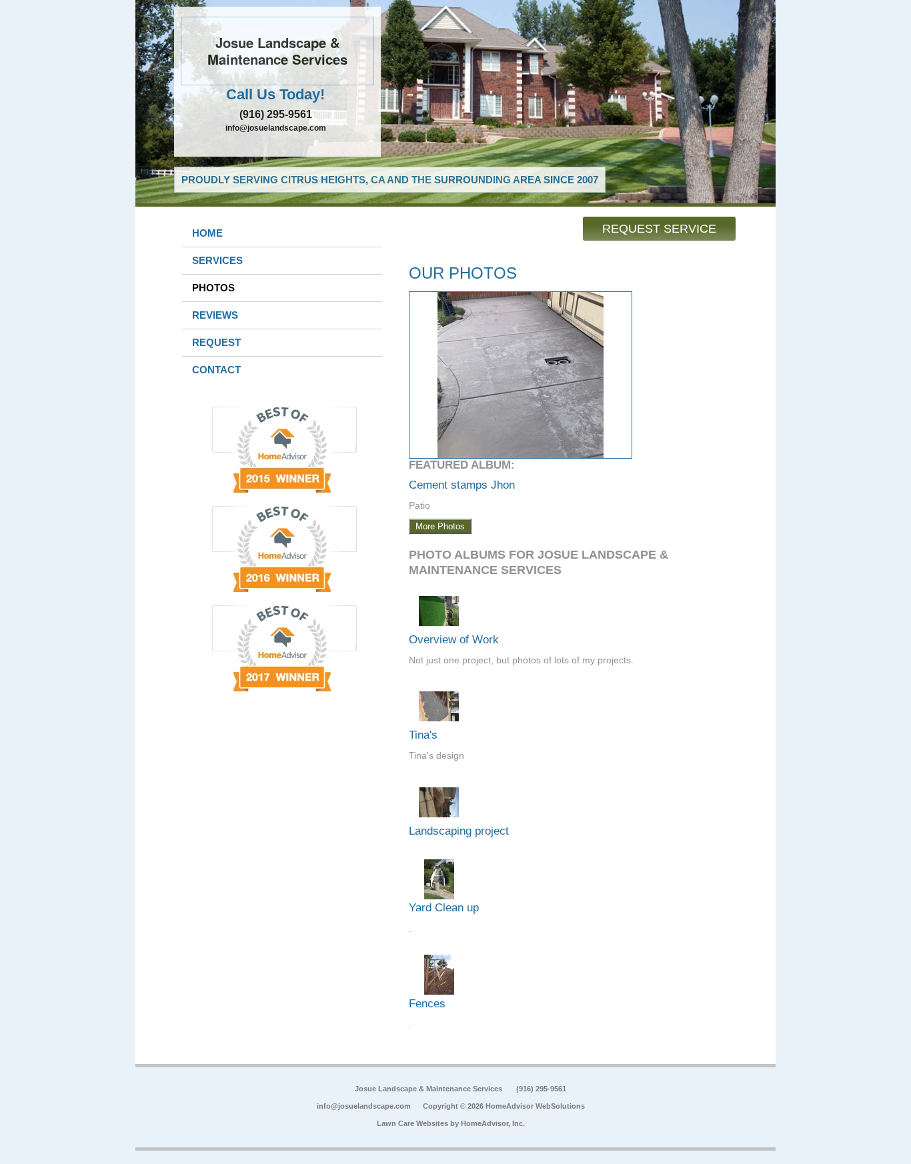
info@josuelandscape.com (275, 128)
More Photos (440, 526)
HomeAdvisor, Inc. (493, 1123)
